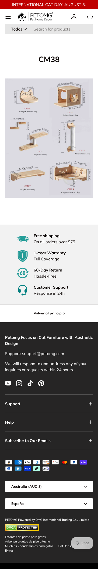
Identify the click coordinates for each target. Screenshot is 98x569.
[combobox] (49, 29)
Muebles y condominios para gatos (29, 546)
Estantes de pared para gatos (25, 537)
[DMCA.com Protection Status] (22, 526)
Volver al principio (49, 313)
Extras (9, 550)
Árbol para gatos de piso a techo (27, 541)
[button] (89, 16)
